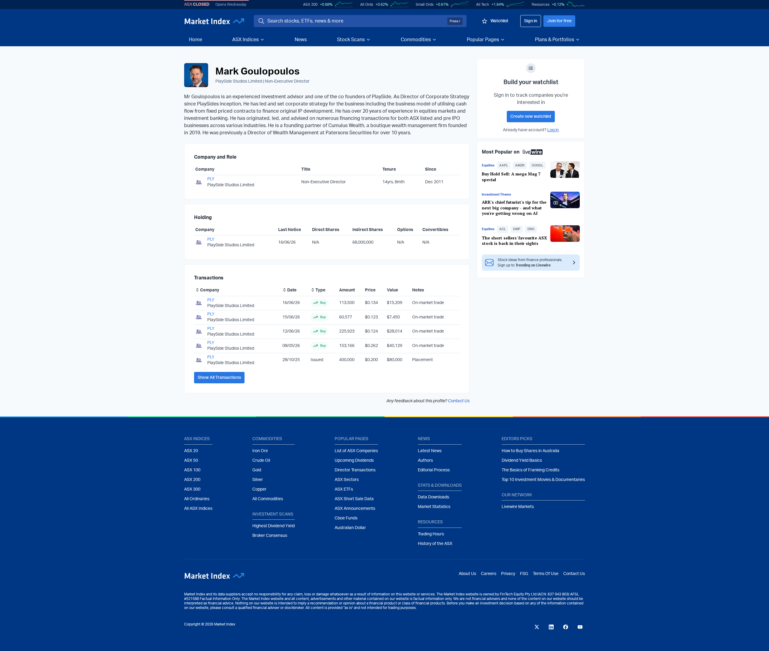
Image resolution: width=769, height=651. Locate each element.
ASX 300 (192, 489)
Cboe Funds (346, 518)
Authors (425, 460)
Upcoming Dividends (354, 460)
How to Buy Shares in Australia (530, 451)
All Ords (366, 4)
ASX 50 (191, 460)
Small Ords (424, 4)
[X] (537, 627)
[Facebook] (565, 627)
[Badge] (531, 68)
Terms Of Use (545, 574)
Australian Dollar (350, 528)
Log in (553, 130)
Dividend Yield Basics (522, 460)
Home (195, 39)
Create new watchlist (530, 116)
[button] (503, 165)
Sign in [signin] (530, 21)
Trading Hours (431, 534)
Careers (488, 574)
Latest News (430, 451)
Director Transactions (355, 470)
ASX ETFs (344, 489)
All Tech (482, 4)
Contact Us (459, 401)
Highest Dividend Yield (273, 526)
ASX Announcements (355, 509)
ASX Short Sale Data (354, 499)
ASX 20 (191, 451)
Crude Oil (261, 460)
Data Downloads (433, 497)
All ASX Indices (198, 509)
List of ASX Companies (356, 451)
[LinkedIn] (551, 627)
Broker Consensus (269, 536)
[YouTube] (580, 627)
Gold (256, 470)
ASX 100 (192, 470)
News (301, 39)
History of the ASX (435, 544)
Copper (259, 489)
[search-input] (356, 21)
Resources (540, 4)
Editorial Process (434, 470)
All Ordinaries (196, 499)
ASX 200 (310, 4)
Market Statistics (434, 507)
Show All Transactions (219, 378)
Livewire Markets (518, 507)
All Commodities (267, 499)
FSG (524, 574)
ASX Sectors (347, 480)
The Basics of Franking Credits (530, 470)
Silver (257, 480)
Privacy (508, 574)
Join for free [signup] (559, 21)
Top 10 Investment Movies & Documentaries (543, 480)
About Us (467, 574)
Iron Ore (260, 451)
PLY (210, 179)
